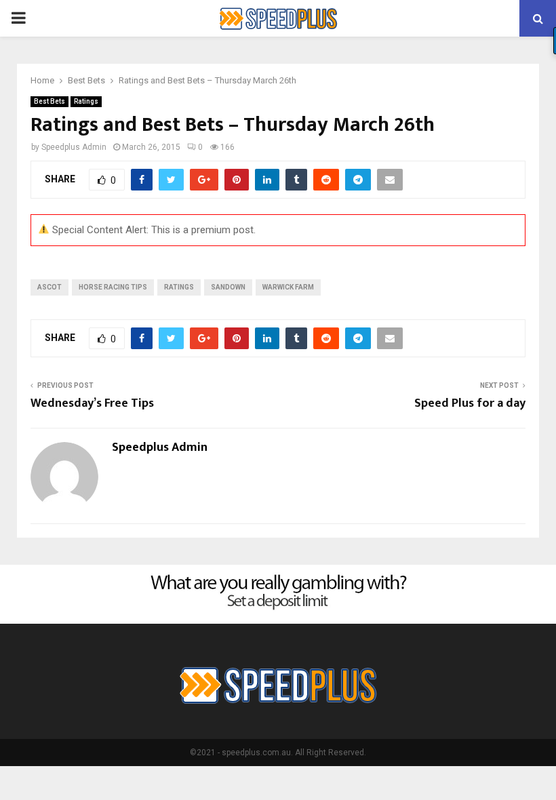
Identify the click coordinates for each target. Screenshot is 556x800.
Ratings (86, 101)
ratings (179, 287)
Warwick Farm (288, 287)
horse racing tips (113, 287)
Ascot (49, 287)
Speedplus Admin (73, 147)
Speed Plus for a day (469, 403)
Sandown (228, 287)
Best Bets (49, 101)
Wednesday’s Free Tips (92, 403)
